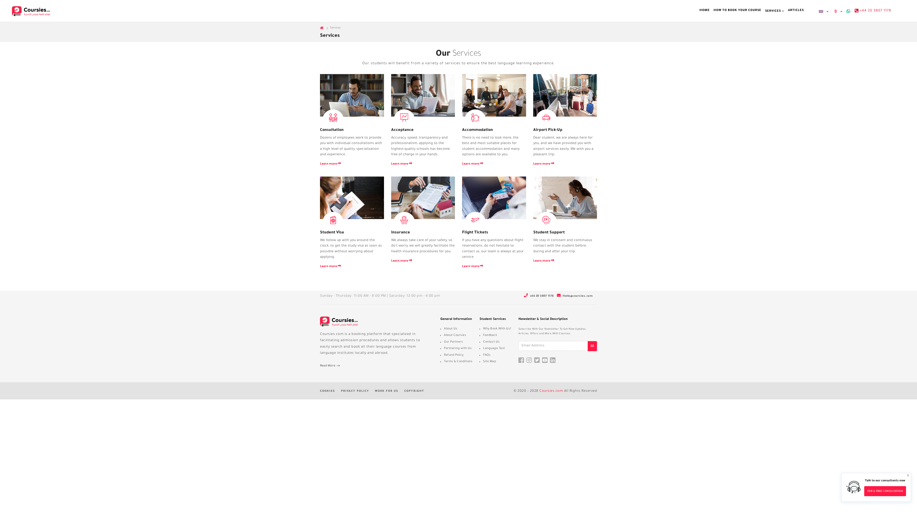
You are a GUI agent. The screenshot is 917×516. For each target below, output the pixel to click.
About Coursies (455, 335)
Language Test (494, 348)
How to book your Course (737, 10)
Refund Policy (454, 355)
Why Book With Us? (497, 329)
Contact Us (491, 342)
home (704, 10)
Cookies (327, 391)
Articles (796, 10)
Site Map (489, 361)
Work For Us (386, 391)
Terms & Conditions (458, 361)
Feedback (490, 335)
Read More (328, 366)
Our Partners (453, 342)
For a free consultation (885, 491)
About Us (450, 329)
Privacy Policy (355, 391)
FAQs (486, 355)
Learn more (329, 164)
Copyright (414, 391)
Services (773, 11)
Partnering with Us (458, 348)
